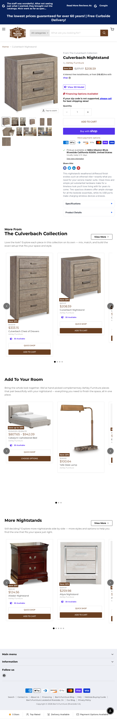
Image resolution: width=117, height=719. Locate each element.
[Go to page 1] (55, 362)
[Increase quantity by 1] (88, 112)
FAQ (79, 697)
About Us (35, 697)
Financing (47, 697)
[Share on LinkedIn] (74, 168)
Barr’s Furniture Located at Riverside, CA (44, 700)
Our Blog (71, 700)
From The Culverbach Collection (80, 53)
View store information (75, 159)
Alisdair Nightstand (18, 595)
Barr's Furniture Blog (64, 697)
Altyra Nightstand (69, 594)
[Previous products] (6, 306)
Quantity (67, 106)
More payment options (88, 138)
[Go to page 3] (59, 361)
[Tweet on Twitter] (69, 168)
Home (5, 46)
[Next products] (110, 306)
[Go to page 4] (62, 361)
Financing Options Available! (81, 93)
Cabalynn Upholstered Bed (22, 437)
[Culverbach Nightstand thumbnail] (6, 121)
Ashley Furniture (75, 62)
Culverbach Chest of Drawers (23, 331)
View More (100, 236)
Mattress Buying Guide (95, 697)
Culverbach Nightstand (72, 310)
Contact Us (23, 697)
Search (11, 697)
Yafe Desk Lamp (68, 465)
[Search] (104, 33)
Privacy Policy (84, 700)
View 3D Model (75, 87)
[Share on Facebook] (64, 168)
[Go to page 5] (63, 628)
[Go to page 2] (57, 361)
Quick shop (29, 345)
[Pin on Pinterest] (78, 168)
